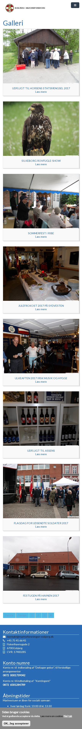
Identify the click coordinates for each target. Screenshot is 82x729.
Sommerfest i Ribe (41, 233)
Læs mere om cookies (52, 716)
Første (9, 615)
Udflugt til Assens (41, 450)
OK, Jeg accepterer (16, 723)
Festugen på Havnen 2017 (41, 595)
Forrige (22, 615)
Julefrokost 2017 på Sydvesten (41, 305)
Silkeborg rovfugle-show (41, 160)
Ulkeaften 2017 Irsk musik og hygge (41, 378)
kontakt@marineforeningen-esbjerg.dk (30, 636)
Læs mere (41, 91)
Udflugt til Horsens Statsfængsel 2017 (41, 88)
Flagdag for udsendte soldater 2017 (41, 523)
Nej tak (68, 716)
